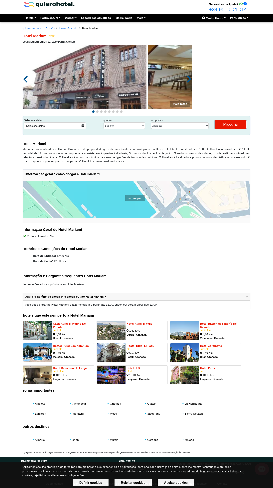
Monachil (78, 413)
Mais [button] (140, 17)
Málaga (189, 439)
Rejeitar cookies (133, 482)
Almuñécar (79, 403)
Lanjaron (40, 413)
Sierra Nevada (194, 413)
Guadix (151, 403)
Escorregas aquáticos (96, 17)
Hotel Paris (207, 368)
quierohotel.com (32, 28)
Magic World (124, 17)
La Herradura (193, 403)
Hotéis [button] (29, 17)
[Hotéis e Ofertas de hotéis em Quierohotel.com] (49, 4)
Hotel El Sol (134, 368)
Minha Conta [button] (214, 18)
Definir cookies (90, 482)
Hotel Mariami (90, 28)
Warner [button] (69, 17)
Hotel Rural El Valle (139, 323)
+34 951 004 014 (228, 9)
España (50, 28)
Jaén (76, 439)
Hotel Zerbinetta (211, 345)
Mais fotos (180, 103)
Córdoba (152, 439)
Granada (115, 403)
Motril (113, 413)
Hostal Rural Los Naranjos (71, 345)
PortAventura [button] (49, 17)
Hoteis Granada (68, 28)
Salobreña (153, 413)
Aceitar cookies (176, 482)
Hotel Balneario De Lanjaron (72, 368)
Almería (40, 439)
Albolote (40, 403)
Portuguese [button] (238, 17)
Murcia (114, 439)
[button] (93, 111)
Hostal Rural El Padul (141, 345)
